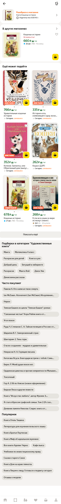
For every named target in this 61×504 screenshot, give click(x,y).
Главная (5, 500)
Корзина (46, 500)
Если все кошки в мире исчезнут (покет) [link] (44, 219)
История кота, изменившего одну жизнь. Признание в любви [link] (45, 114)
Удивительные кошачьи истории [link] (15, 114)
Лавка (25, 500)
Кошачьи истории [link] (31, 34)
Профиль (56, 500)
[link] (7, 252)
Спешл (15, 500)
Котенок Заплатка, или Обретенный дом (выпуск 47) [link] (16, 167)
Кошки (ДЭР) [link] (39, 166)
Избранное (35, 500)
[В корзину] (55, 56)
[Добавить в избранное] (56, 34)
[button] (4, 4)
